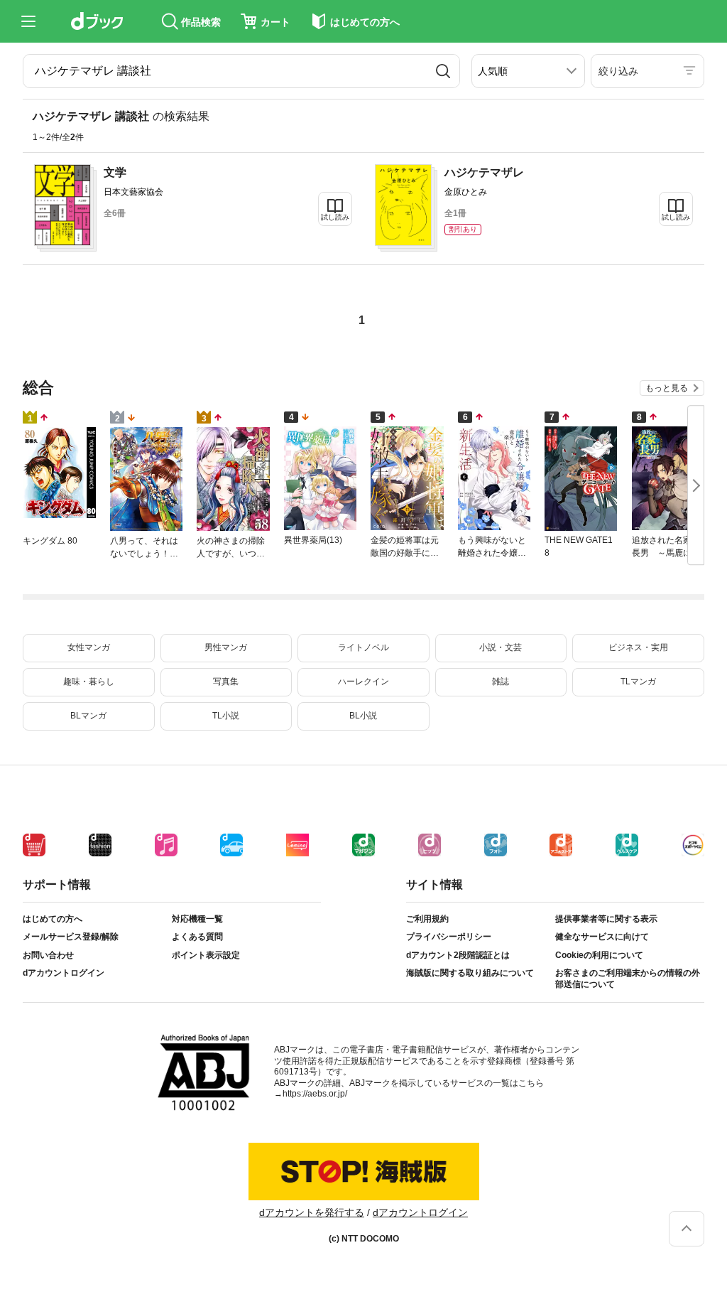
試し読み (335, 217)
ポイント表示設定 (206, 955)
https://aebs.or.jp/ (315, 1094)
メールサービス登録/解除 (71, 937)
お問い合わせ (48, 955)
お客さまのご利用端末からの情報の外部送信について (627, 978)
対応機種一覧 (197, 919)
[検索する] (443, 71)
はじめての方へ (52, 919)
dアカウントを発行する (311, 1212)
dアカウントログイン (63, 973)
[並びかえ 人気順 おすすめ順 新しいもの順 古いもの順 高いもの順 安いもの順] (528, 71)
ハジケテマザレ (484, 172)
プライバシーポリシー (448, 937)
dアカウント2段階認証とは (458, 955)
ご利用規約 (427, 919)
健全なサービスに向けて (602, 937)
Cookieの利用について (599, 955)
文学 (115, 172)
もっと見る (666, 388)
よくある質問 (197, 937)
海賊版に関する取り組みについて (470, 973)
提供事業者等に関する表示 (606, 919)
